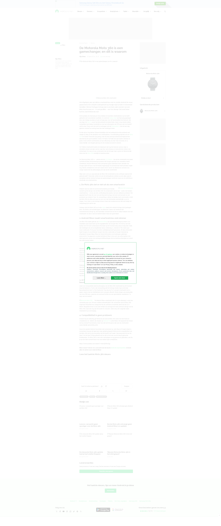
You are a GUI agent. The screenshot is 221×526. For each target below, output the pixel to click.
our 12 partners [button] (108, 254)
